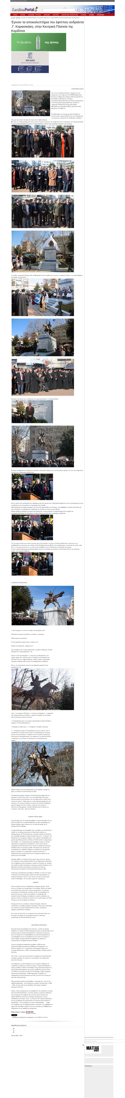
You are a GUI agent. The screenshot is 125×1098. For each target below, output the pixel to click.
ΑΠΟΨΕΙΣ (22, 15)
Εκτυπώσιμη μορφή (78, 88)
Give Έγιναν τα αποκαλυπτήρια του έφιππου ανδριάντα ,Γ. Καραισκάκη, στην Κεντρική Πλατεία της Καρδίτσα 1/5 (26, 1012)
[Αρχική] (25, 8)
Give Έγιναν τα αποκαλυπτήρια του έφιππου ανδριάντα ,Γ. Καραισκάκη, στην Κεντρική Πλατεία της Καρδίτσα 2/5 (28, 1012)
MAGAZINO (47, 15)
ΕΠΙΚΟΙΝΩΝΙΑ (100, 15)
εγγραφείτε (30, 1017)
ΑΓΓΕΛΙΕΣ (83, 15)
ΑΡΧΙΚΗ (15, 15)
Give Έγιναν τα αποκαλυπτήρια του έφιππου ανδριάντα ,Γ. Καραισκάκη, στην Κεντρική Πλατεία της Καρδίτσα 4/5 (31, 1012)
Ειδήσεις (18, 17)
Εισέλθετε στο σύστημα (18, 1017)
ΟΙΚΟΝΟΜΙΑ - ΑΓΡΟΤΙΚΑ (34, 15)
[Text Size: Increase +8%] (13, 1028)
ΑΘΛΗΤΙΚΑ (56, 15)
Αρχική (13, 17)
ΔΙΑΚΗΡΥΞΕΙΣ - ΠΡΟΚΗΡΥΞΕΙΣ (70, 15)
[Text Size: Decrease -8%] (13, 1030)
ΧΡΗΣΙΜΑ (91, 15)
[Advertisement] (43, 78)
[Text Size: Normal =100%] (13, 1032)
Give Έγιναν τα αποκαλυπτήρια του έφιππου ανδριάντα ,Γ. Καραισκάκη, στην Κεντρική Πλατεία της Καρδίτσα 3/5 (29, 1012)
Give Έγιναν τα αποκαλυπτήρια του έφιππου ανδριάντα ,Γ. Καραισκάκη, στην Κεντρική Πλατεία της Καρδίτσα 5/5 (33, 1012)
